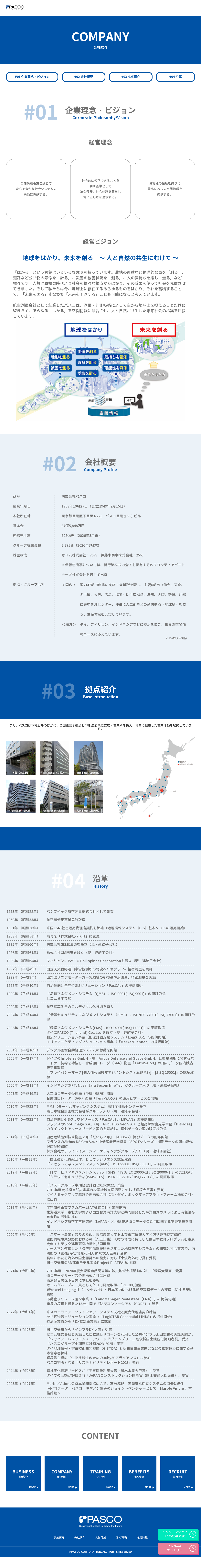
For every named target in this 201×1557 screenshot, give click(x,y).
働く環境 (139, 1473)
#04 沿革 (175, 77)
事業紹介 (23, 1473)
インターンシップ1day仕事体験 (174, 1534)
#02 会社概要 (83, 77)
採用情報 (177, 1473)
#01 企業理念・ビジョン (32, 77)
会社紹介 (61, 1473)
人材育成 (100, 1473)
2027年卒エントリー (175, 1548)
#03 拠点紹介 (130, 77)
